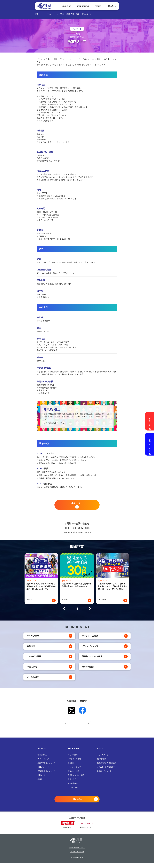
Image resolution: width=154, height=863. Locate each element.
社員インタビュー (44, 775)
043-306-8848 (81, 527)
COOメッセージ (43, 767)
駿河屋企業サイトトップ (77, 848)
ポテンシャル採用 (90, 636)
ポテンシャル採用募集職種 (149, 444)
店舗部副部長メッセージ (46, 771)
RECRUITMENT (83, 6)
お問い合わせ (112, 6)
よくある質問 (33, 677)
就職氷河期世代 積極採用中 (106, 763)
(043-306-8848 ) (71, 457)
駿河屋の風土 (42, 755)
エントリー (77, 503)
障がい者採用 (88, 667)
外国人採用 (32, 667)
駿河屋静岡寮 (102, 759)
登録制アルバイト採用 (92, 656)
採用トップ (39, 14)
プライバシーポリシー (77, 851)
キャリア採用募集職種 (149, 421)
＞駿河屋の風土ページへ (54, 423)
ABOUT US (66, 6)
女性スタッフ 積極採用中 (106, 767)
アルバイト (51, 14)
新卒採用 (31, 646)
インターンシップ (90, 646)
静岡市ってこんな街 (104, 771)
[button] (64, 608)
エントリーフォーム (45, 457)
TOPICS (98, 6)
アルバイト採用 (34, 656)
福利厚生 (41, 779)
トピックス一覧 (102, 755)
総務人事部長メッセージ (46, 763)
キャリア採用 (33, 636)
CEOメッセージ (43, 759)
